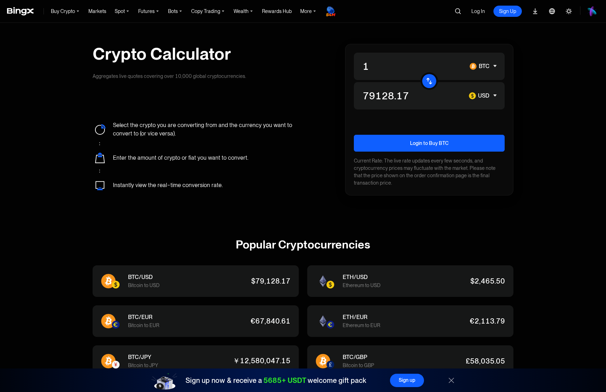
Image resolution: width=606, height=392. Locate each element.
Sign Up (507, 11)
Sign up (407, 380)
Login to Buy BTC (429, 143)
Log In (478, 11)
